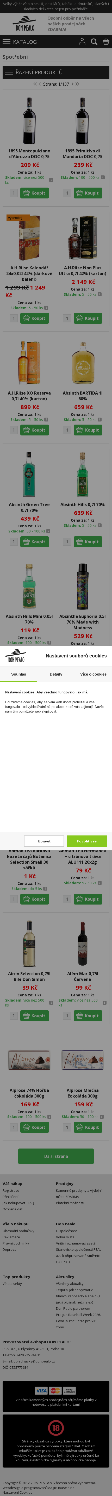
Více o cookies (93, 674)
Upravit (44, 841)
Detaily (56, 674)
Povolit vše (87, 841)
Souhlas (18, 674)
